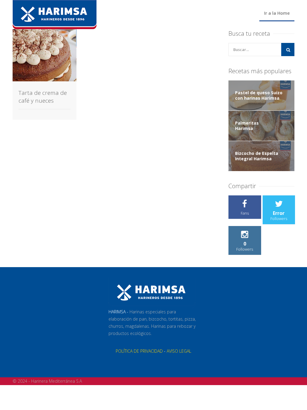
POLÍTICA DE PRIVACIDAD (139, 351)
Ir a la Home (277, 13)
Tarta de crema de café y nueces (43, 96)
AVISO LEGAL (179, 351)
